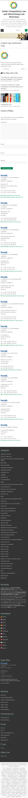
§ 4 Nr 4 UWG (13, 607)
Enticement (20, 596)
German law (3, 506)
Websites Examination (14, 778)
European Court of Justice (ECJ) (8, 489)
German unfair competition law (8, 510)
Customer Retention (5, 479)
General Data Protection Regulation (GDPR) (11, 498)
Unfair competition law (6, 566)
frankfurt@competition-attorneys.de (12, 320)
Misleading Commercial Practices (9, 527)
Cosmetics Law (4, 477)
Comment (4, 122)
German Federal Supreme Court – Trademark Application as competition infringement (14, 792)
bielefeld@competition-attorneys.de (12, 246)
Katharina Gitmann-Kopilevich (12, 785)
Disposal (10, 790)
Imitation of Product (5, 515)
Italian (3, 628)
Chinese (4, 645)
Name (3, 144)
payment (5, 602)
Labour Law (3, 756)
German (4, 616)
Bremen (14, 591)
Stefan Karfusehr (13, 786)
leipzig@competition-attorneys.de (12, 370)
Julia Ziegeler (8, 783)
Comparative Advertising (7, 467)
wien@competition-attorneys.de (11, 440)
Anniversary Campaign (18, 589)
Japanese (4, 636)
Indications (8, 782)
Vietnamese (5, 639)
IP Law (2, 730)
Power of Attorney (17, 789)
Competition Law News (5, 788)
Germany (3, 599)
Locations (13, 793)
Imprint (21, 788)
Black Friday (4, 462)
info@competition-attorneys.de (11, 195)
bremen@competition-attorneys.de (12, 271)
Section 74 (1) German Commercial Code (10, 558)
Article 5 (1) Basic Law (6, 456)
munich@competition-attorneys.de (12, 394)
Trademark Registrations (11, 773)
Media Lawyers (4, 707)
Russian (4, 648)
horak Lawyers (4, 702)
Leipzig (24, 795)
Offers (2, 602)
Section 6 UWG (4, 556)
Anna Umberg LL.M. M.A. (17, 783)
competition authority (6, 470)
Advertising (15, 588)
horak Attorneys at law (6, 81)
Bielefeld (10, 591)
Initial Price (6, 601)
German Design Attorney (7, 697)
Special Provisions (5, 561)
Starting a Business (13, 604)
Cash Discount (24, 591)
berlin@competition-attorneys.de (11, 222)
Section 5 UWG (4, 551)
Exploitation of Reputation (7, 491)
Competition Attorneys (15, 782)
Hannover (20, 599)
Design (2, 482)
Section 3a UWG (5, 546)
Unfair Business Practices (7, 563)
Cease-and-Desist (5, 465)
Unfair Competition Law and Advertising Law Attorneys (14, 14)
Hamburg (16, 599)
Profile (17, 788)
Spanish (4, 625)
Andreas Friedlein (5, 786)
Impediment (3, 518)
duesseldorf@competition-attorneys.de (13, 296)
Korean (4, 642)
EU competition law (5, 486)
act (10, 588)
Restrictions (24, 602)
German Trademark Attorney (8, 700)
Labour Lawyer (4, 704)
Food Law (3, 728)
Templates (24, 789)
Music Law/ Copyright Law (7, 732)
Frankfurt (13, 597)
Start (4, 768)
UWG (2, 570)
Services (2, 604)
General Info (4, 501)
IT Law (2, 748)
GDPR (2, 496)
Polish (3, 633)
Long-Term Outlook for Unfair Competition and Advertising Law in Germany (12, 86)
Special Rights (22, 768)
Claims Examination (22, 776)
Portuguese (5, 631)
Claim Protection (6, 778)
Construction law (5, 717)
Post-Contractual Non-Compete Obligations (11, 539)
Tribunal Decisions (19, 790)
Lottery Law (7, 772)
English (4, 619)
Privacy (25, 788)
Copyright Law (20, 773)
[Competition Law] (11, 94)
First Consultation (13, 780)
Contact (8, 793)
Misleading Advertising (6, 525)
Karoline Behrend (22, 785)
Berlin (7, 591)
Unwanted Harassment (6, 568)
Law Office (13, 788)
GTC (3, 789)
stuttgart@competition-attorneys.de (12, 419)
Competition (20, 592)
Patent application (5, 735)
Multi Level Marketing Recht (7, 534)
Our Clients (7, 789)
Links (14, 790)
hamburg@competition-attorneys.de (12, 345)
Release (10, 602)
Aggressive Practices (6, 454)
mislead (24, 601)
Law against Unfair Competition (17, 601)
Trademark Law (4, 740)
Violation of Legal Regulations (8, 573)
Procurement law (5, 720)
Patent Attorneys (5, 709)
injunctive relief (4, 522)
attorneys (3, 591)
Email (3, 153)
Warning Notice (4, 575)
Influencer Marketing (6, 520)
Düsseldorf (12, 596)
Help (11, 789)
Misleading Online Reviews (7, 530)
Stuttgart (12, 796)
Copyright (3, 474)
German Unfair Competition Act (8, 508)
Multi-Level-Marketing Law (15, 772)
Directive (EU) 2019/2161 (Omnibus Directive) (12, 484)
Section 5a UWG (5, 554)
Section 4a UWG (5, 549)
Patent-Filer (3, 737)
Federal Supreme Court (7, 597)
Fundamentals (16, 768)
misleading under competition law (9, 532)
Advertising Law (7, 589)
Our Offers (4, 776)
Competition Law (6, 104)
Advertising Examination (12, 776)
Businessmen (18, 591)
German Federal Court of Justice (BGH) (10, 503)
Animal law (3, 695)
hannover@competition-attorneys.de (12, 197)
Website (3, 160)
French (4, 622)
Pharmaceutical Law (7, 769)
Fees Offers (7, 780)
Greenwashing (4, 513)
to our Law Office (5, 683)
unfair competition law (16, 605)
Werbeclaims (4, 578)
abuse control (5, 588)
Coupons (20, 594)
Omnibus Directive (5, 537)
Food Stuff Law (4, 494)
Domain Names (11, 775)
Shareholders (6, 604)
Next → (23, 69)
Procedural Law (16, 770)
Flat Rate (20, 780)
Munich (8, 796)
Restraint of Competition (16, 602)
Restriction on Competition (7, 544)
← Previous (6, 69)
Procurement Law (5, 542)
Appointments (18, 796)
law (10, 601)
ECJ (16, 596)
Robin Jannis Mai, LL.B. (21, 786)
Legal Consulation (22, 775)
